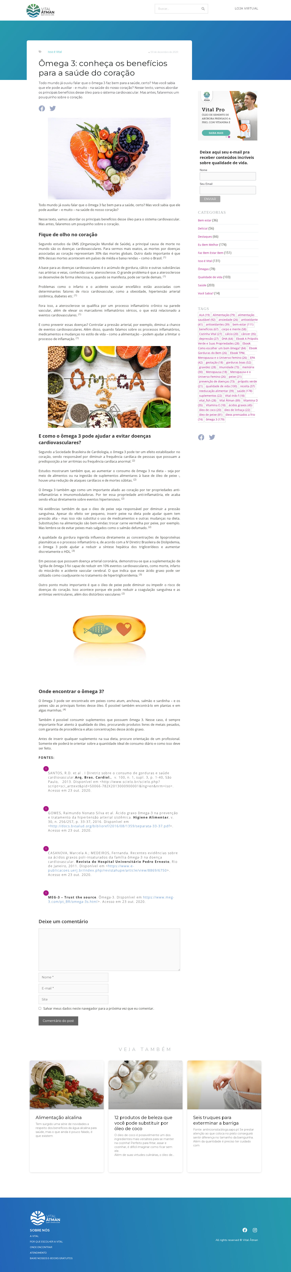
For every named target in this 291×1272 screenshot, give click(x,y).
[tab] (226, 137)
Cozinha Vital (210, 334)
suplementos (210, 395)
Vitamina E (215, 405)
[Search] (203, 8)
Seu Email (206, 183)
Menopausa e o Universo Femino (224, 374)
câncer (248, 334)
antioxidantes (217, 324)
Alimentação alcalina (59, 1117)
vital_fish (207, 400)
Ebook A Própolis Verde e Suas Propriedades (228, 341)
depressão (209, 339)
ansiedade (228, 320)
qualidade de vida (221, 386)
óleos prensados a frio (226, 417)
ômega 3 (215, 419)
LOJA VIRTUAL (246, 8)
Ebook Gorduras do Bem (227, 350)
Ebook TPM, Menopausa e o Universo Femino (222, 355)
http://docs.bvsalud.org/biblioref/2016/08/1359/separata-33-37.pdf (110, 826)
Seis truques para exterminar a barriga (216, 1120)
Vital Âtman (229, 400)
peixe (235, 376)
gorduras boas (238, 362)
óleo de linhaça (237, 410)
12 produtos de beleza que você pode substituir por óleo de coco (143, 1123)
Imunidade (229, 367)
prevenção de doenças (217, 381)
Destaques (205, 236)
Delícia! (203, 228)
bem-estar (243, 324)
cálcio (231, 334)
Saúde (202, 285)
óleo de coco (210, 410)
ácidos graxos (240, 405)
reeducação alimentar (216, 391)
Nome (203, 170)
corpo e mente (234, 329)
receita (247, 386)
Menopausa (216, 372)
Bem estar (204, 220)
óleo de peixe (210, 414)
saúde (244, 391)
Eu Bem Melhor (208, 245)
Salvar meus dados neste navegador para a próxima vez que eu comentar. (98, 1008)
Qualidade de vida (210, 277)
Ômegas (203, 269)
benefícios (208, 329)
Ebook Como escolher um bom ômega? (224, 345)
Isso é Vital (55, 52)
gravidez (207, 367)
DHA (227, 339)
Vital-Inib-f (234, 395)
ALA (204, 315)
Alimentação (224, 315)
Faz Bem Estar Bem (210, 253)
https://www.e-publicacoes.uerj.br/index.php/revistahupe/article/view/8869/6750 (107, 868)
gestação (214, 362)
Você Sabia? (205, 293)
